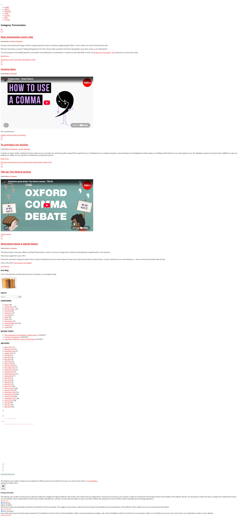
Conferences (8, 307)
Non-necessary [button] (6, 509)
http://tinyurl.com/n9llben (22, 263)
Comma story (8, 69)
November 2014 (10, 394)
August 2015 (8, 376)
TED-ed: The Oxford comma (16, 171)
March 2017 (8, 347)
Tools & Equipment (11, 323)
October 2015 (9, 372)
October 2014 (9, 396)
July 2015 (7, 378)
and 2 (113, 53)
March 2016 (8, 364)
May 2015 (7, 382)
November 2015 (10, 370)
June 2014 (7, 405)
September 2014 (10, 398)
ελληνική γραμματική (8, 162)
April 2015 (7, 384)
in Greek (21, 149)
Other (6, 319)
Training (7, 325)
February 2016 (9, 366)
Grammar (12, 41)
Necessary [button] (4, 501)
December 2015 (10, 368)
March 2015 (8, 386)
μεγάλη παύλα (27, 162)
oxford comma (6, 234)
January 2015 (9, 390)
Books (6, 305)
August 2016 (8, 353)
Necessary (6, 503)
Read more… (5, 56)
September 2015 (10, 374)
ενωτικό (19, 162)
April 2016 (7, 362)
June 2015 (7, 380)
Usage (6, 327)
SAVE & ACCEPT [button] (6, 515)
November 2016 (10, 351)
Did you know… (14, 149)
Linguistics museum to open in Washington (19, 339)
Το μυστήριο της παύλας (14, 144)
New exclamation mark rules (17, 36)
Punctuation (19, 41)
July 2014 (7, 403)
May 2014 (7, 407)
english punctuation (19, 135)
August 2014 (8, 401)
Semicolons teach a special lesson (19, 243)
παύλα (45, 162)
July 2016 (7, 355)
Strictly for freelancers (12, 337)
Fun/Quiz (7, 311)
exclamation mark (7, 60)
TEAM (6, 14)
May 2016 (7, 359)
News (6, 317)
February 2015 (9, 388)
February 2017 (9, 349)
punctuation (18, 60)
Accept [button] (87, 481)
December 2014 (10, 392)
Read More (94, 481)
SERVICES (7, 11)
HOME (6, 7)
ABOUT (6, 9)
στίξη (33, 60)
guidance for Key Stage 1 (102, 53)
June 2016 (7, 357)
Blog (6, 18)
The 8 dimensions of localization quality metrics (21, 335)
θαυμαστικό (27, 60)
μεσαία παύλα (37, 162)
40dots (7, 41)
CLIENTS (7, 16)
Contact (7, 20)
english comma (6, 135)
